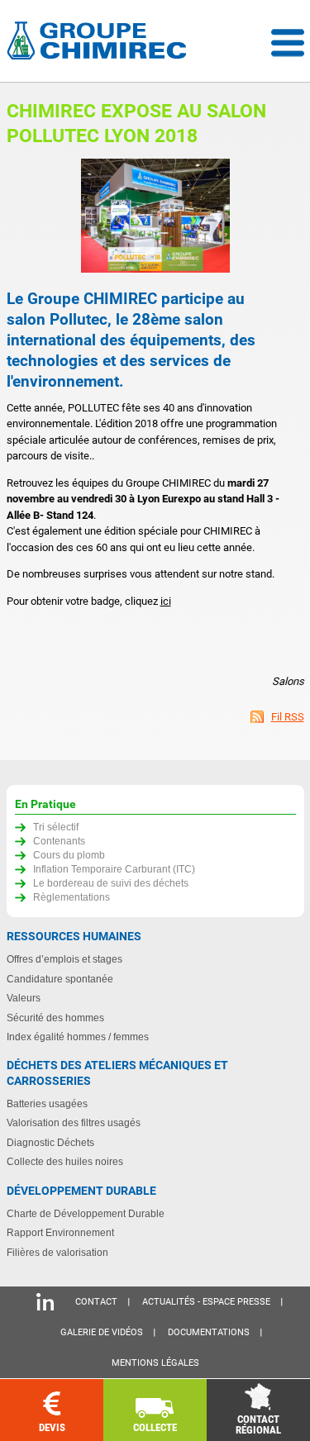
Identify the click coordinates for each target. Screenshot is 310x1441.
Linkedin (45, 1301)
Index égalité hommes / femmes (78, 1036)
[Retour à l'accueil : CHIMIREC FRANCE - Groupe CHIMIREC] (100, 42)
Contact (96, 1301)
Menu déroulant (287, 43)
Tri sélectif (56, 826)
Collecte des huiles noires (65, 1161)
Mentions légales (155, 1363)
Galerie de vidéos (101, 1332)
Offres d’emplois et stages (64, 959)
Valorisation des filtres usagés (74, 1122)
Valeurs (24, 997)
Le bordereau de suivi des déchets (110, 882)
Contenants (59, 840)
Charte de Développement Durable (86, 1213)
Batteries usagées (47, 1103)
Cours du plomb (69, 854)
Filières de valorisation (57, 1252)
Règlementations (71, 897)
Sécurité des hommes (55, 1017)
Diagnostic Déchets (50, 1142)
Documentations (209, 1332)
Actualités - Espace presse (206, 1301)
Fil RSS (287, 717)
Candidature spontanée (60, 978)
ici (165, 601)
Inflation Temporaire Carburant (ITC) (114, 868)
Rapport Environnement (60, 1232)
